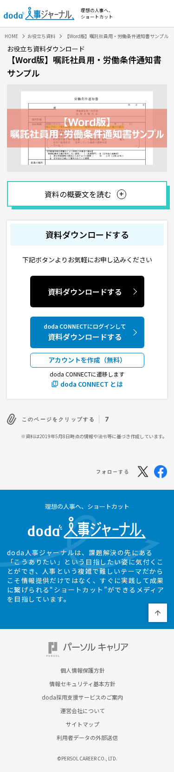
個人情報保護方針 (82, 670)
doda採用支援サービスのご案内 (82, 697)
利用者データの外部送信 (87, 737)
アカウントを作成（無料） (87, 359)
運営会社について (82, 710)
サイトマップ (82, 724)
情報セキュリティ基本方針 (82, 684)
